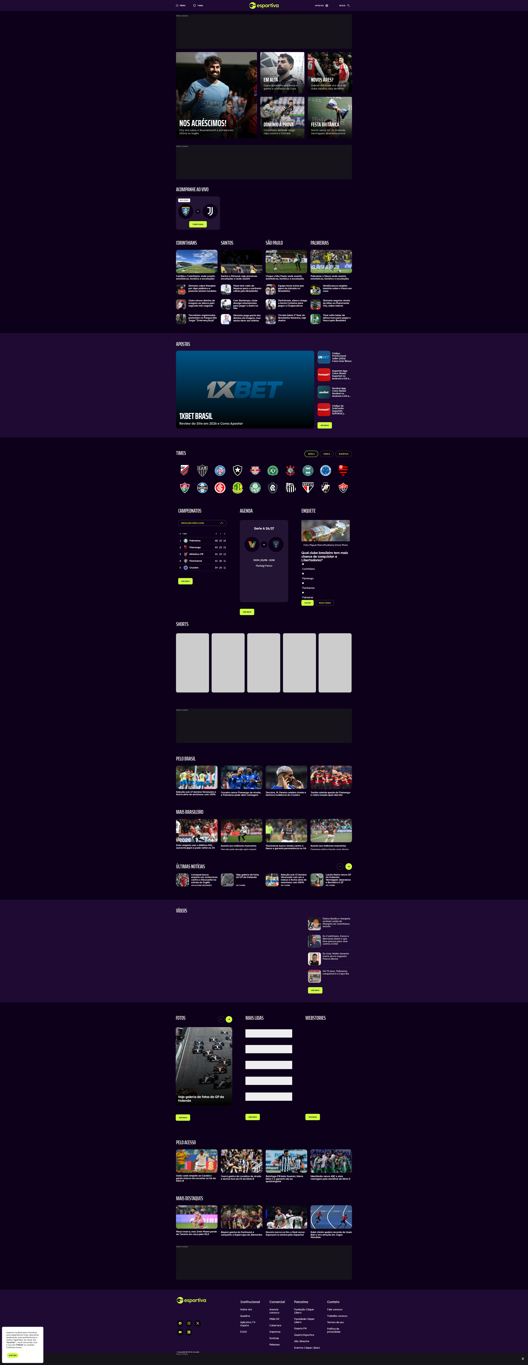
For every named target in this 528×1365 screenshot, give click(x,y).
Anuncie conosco (274, 1311)
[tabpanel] (200, 213)
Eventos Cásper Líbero (307, 1347)
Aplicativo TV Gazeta (247, 1324)
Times (199, 5)
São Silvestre (301, 1341)
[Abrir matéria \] (197, 261)
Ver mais (325, 425)
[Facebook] (180, 1323)
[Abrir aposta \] (245, 390)
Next (348, 866)
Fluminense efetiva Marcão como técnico (329, 849)
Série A (311, 453)
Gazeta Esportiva (304, 1334)
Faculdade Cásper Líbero (304, 1320)
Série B (326, 453)
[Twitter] (197, 1323)
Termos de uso (335, 1322)
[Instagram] (189, 1323)
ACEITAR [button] (12, 1355)
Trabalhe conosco (337, 1315)
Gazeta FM (300, 1328)
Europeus (343, 453)
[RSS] (189, 1332)
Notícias (274, 1338)
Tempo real (200, 224)
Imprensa (274, 1331)
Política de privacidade (333, 1330)
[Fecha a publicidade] (523, 1358)
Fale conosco (335, 1309)
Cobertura (275, 1325)
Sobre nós (246, 1309)
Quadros (245, 1315)
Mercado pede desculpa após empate (238, 849)
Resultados (325, 602)
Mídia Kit (274, 1319)
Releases (274, 1344)
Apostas (319, 5)
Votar (307, 602)
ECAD (243, 1331)
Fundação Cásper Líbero (304, 1311)
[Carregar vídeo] (330, 923)
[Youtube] (180, 1332)
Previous (340, 866)
